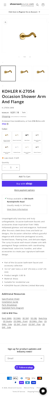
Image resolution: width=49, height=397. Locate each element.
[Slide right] (30, 57)
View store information (17, 209)
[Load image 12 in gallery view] (24, 73)
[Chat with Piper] (43, 391)
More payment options (24, 190)
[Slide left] (19, 57)
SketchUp (43, 318)
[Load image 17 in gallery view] (40, 73)
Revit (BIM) (7, 318)
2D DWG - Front (21, 321)
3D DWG (17, 318)
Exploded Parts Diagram (13, 308)
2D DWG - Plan (36, 321)
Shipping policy (33, 391)
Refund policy (29, 388)
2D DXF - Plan (35, 324)
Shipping (6, 116)
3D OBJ (34, 318)
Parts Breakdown (9, 305)
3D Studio (7, 321)
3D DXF (25, 318)
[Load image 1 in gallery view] (8, 73)
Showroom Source (15, 388)
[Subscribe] (41, 358)
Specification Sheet (10, 299)
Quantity (5, 162)
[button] (5, 5)
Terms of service (19, 391)
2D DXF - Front (20, 324)
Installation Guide (10, 302)
